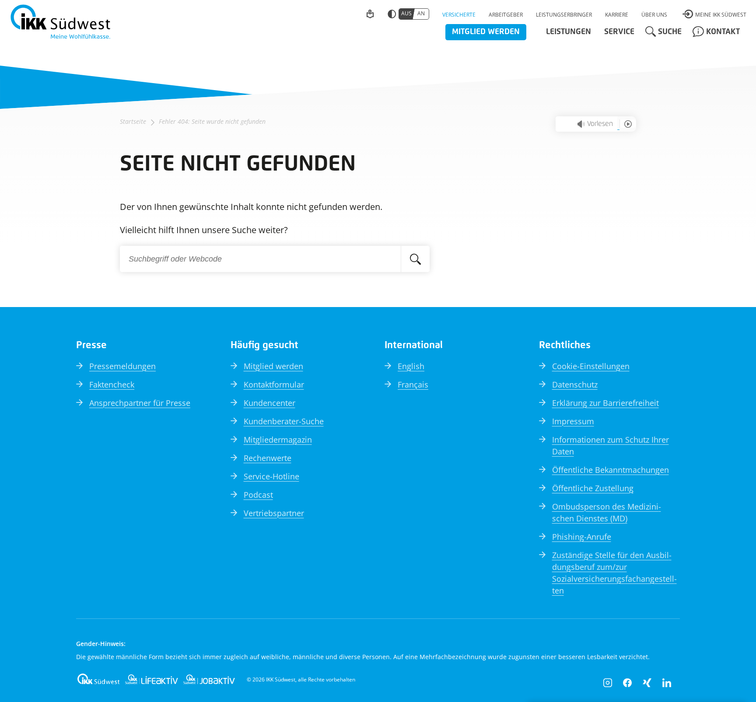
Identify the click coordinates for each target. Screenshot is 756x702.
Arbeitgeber (506, 14)
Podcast (258, 494)
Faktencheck (111, 384)
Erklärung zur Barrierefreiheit (605, 403)
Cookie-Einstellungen (591, 366)
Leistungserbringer (564, 14)
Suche (670, 32)
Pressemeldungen (122, 366)
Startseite (133, 121)
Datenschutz (575, 384)
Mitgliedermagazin (278, 439)
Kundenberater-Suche (284, 421)
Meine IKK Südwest (720, 14)
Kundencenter (269, 403)
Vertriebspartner (274, 513)
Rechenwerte (267, 458)
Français (413, 384)
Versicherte (459, 14)
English (411, 366)
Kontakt (723, 32)
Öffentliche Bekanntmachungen (610, 470)
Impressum (573, 421)
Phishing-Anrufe (581, 536)
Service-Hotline (271, 476)
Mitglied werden (486, 32)
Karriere (616, 14)
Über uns (654, 14)
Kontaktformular (274, 384)
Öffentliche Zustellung (593, 488)
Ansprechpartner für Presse (139, 403)
